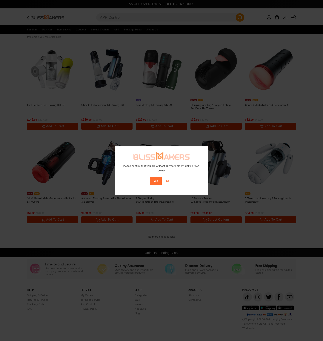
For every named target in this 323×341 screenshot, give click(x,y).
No (168, 180)
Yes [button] (156, 180)
